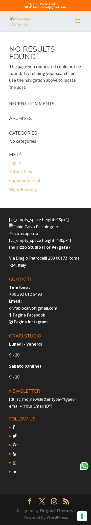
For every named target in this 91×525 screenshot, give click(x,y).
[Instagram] (14, 463)
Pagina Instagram (30, 322)
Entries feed (20, 171)
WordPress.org (23, 189)
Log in (15, 162)
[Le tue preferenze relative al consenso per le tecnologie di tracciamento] (82, 516)
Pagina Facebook (28, 315)
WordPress (57, 517)
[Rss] (14, 454)
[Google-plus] (15, 445)
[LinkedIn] (14, 472)
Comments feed (24, 180)
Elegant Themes (56, 510)
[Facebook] (14, 427)
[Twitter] (15, 436)
